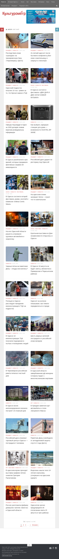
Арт (28, 2)
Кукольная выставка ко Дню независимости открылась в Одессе (42, 235)
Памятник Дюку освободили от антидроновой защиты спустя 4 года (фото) (42, 440)
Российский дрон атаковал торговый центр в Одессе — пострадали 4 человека (17, 440)
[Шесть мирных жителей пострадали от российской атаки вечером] (42, 323)
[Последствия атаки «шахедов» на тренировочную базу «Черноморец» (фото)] (17, 40)
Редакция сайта (23, 5)
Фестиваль (45, 85)
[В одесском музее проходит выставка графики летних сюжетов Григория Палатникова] (17, 458)
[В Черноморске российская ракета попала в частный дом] (17, 358)
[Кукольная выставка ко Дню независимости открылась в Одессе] (42, 219)
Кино (47, 2)
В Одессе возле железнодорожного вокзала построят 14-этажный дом (16, 408)
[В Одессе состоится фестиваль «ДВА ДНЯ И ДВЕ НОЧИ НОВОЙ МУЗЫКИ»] (42, 75)
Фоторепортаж (5, 5)
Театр (53, 2)
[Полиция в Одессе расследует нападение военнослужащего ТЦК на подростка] (17, 288)
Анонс (22, 2)
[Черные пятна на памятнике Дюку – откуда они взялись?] (17, 253)
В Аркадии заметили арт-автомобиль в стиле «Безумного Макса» (40, 408)
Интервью (41, 2)
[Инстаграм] (56, 548)
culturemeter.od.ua (7, 555)
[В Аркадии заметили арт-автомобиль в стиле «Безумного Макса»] (42, 393)
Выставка (33, 2)
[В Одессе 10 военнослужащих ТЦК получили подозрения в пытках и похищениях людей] (17, 323)
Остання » (35, 525)
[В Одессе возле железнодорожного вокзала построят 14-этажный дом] (17, 393)
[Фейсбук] (53, 548)
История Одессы (13, 2)
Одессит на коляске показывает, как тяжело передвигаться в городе (40, 303)
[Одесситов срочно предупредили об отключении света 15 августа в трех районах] (42, 492)
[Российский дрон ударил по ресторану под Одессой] (42, 147)
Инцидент (14, 5)
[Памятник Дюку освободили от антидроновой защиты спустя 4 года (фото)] (42, 425)
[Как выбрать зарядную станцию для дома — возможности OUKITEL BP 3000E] (42, 112)
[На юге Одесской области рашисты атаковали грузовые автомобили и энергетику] (17, 219)
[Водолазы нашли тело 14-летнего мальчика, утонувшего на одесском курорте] (42, 458)
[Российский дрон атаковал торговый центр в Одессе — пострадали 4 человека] (17, 425)
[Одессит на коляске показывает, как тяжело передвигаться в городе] (42, 288)
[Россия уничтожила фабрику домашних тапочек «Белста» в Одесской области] (17, 492)
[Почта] (50, 548)
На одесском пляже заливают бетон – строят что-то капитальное (40, 197)
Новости (3, 2)
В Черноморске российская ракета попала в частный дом (16, 373)
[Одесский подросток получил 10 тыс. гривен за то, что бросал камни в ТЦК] (17, 75)
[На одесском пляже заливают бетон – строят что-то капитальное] (42, 182)
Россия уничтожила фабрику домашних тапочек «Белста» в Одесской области (17, 507)
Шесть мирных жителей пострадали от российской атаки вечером (41, 338)
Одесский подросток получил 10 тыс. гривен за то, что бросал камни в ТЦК (16, 90)
